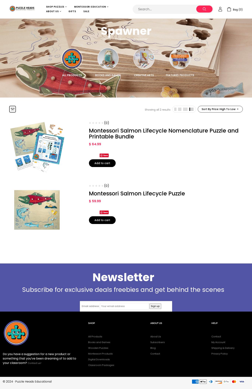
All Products (72, 75)
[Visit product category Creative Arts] (144, 58)
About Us (155, 336)
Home (107, 39)
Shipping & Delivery (222, 348)
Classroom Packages (101, 365)
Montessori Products (100, 353)
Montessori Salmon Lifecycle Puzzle (137, 193)
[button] (235, 9)
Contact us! (35, 363)
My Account (218, 342)
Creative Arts (144, 75)
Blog (153, 348)
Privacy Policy (219, 353)
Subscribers (157, 342)
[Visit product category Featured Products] (180, 58)
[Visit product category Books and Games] (108, 58)
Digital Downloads (99, 359)
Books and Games (108, 75)
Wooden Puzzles (98, 348)
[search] (204, 9)
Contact (155, 353)
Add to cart (102, 163)
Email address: (90, 306)
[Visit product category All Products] (72, 58)
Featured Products (180, 75)
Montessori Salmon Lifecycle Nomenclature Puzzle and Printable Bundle (164, 133)
